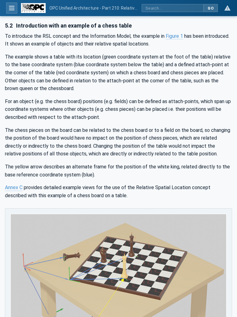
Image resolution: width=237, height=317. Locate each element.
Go (211, 8)
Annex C (14, 187)
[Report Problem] (227, 8)
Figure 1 (174, 36)
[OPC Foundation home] (33, 8)
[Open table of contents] (11, 8)
